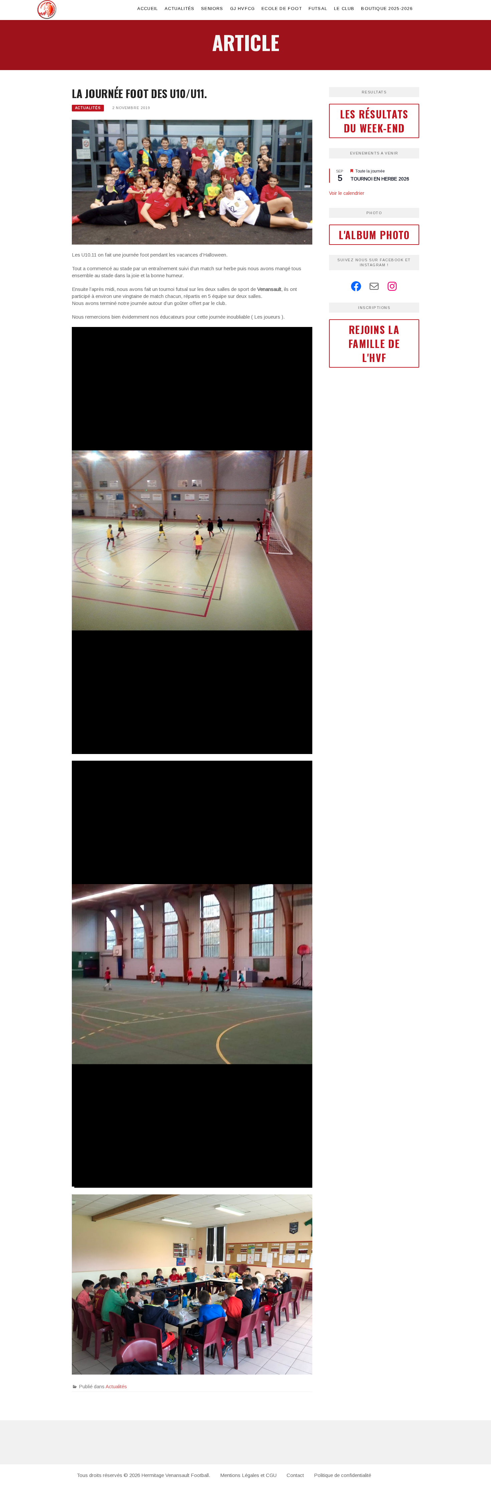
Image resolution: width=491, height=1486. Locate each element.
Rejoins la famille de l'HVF (374, 343)
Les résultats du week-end (374, 120)
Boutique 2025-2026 (387, 8)
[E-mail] (374, 286)
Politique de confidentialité (342, 1475)
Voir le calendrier (346, 193)
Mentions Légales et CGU (248, 1475)
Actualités (179, 8)
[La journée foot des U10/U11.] (192, 181)
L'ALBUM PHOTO (374, 234)
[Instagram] (392, 286)
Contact (295, 1475)
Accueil (147, 8)
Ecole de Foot (282, 8)
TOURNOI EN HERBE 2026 (379, 178)
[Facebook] (356, 286)
